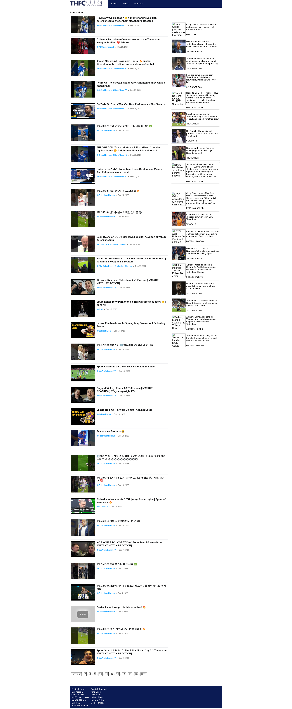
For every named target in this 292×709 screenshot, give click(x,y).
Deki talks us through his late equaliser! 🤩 (121, 607)
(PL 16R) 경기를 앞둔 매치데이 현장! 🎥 (118, 521)
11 (106, 674)
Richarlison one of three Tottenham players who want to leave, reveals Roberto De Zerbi (201, 44)
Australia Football (79, 705)
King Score (96, 692)
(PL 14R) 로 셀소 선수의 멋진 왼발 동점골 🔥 (121, 629)
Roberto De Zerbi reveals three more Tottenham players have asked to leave (201, 286)
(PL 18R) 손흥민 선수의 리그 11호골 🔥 (118, 190)
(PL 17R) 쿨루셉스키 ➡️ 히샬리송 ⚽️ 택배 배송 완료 (125, 345)
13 (117, 674)
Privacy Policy (97, 700)
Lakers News (97, 697)
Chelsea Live (77, 694)
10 (100, 674)
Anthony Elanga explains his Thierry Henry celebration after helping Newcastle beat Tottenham (201, 320)
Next (143, 674)
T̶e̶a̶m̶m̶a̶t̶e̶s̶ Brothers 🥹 (110, 431)
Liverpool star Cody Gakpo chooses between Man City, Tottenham (199, 216)
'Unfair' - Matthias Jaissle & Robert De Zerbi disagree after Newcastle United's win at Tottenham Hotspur (201, 268)
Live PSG (75, 703)
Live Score (96, 694)
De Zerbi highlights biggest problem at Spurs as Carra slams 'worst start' (202, 133)
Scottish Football (99, 689)
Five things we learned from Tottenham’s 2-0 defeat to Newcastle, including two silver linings (201, 78)
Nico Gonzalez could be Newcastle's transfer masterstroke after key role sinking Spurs (202, 251)
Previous (76, 674)
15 (130, 674)
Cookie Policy (97, 703)
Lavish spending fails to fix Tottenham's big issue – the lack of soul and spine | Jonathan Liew (202, 116)
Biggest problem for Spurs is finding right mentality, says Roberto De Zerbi (200, 150)
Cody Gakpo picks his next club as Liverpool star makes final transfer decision (201, 27)
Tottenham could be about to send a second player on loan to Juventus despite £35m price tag (202, 61)
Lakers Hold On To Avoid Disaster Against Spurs (124, 410)
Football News (78, 689)
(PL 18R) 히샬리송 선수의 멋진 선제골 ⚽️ (119, 212)
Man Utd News (78, 700)
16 (136, 674)
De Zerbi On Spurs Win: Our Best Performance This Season (131, 104)
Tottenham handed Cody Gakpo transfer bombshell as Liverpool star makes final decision (201, 338)
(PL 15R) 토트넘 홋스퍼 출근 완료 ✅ (117, 564)
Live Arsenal (77, 692)
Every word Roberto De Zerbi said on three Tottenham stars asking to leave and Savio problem (202, 233)
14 (123, 674)
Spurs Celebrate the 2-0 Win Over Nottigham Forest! (126, 366)
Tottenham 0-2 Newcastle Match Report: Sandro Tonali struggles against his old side (201, 303)
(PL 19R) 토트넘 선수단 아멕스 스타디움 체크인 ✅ (124, 126)
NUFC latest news (80, 697)
